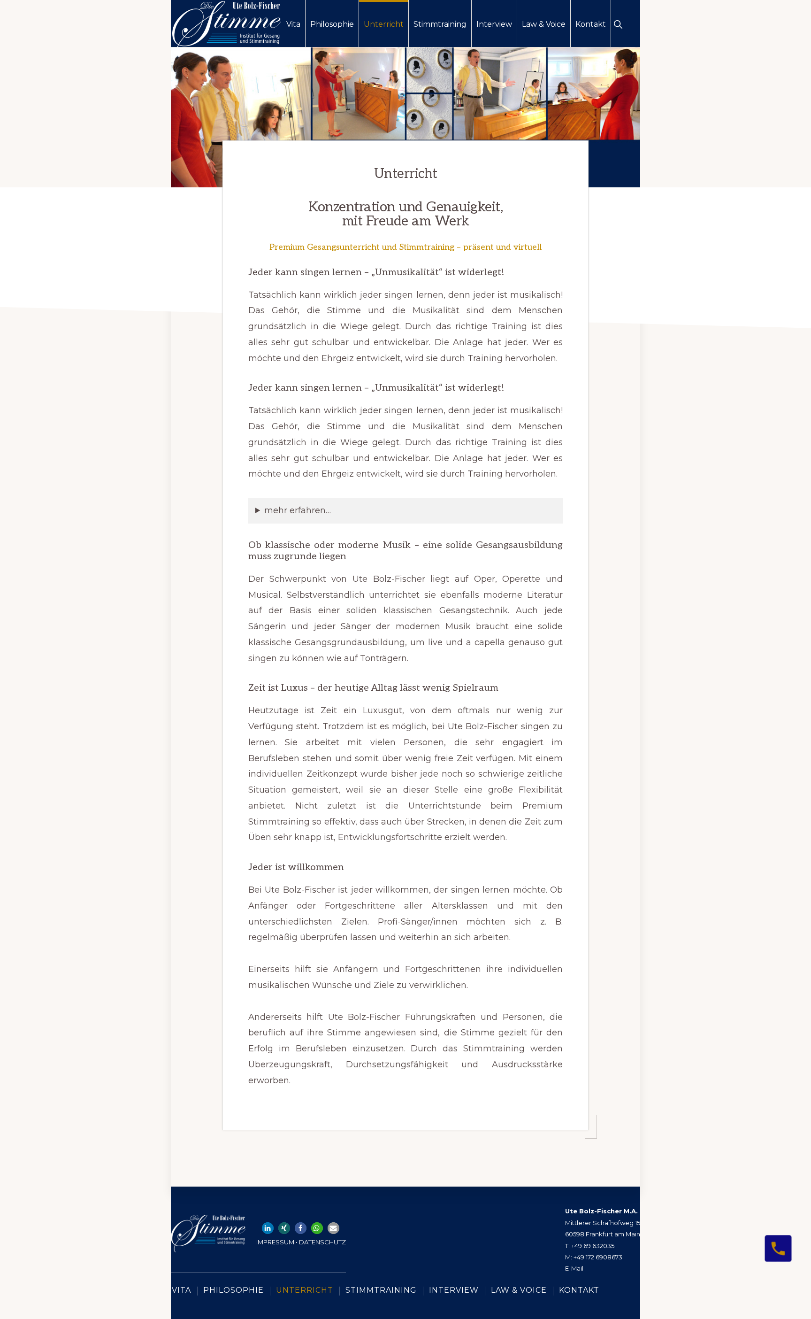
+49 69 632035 (592, 1246)
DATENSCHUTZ (322, 1242)
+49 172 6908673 (598, 1257)
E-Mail (574, 1268)
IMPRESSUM (274, 1242)
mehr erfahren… (297, 510)
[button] (618, 23)
